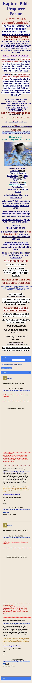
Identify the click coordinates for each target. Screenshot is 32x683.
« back (3, 678)
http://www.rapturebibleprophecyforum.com (16, 390)
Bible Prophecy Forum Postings (13, 364)
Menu (5, 357)
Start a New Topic (6, 368)
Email (7, 512)
